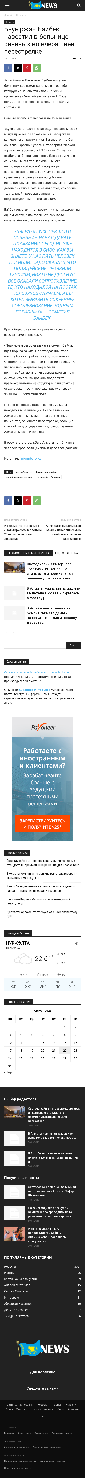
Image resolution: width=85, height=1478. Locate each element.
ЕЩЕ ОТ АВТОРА (66, 553)
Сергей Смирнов (42, 1409)
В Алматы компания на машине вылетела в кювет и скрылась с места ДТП (53, 593)
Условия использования (52, 1461)
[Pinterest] (27, 68)
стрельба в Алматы (49, 476)
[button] (7, 5)
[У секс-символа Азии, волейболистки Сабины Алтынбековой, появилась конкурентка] (14, 1234)
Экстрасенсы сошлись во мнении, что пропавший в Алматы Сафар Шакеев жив (52, 1191)
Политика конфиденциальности (20, 1461)
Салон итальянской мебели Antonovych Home (36, 672)
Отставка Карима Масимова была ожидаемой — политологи (40, 901)
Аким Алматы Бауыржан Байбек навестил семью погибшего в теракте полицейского (63, 532)
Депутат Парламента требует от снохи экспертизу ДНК (42, 914)
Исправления (41, 1433)
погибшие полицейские (19, 476)
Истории (71, 1404)
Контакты (73, 1409)
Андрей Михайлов (17, 1409)
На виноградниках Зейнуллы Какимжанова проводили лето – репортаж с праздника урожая (51, 1212)
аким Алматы (24, 472)
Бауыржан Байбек (46, 472)
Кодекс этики (24, 1433)
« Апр (8, 1072)
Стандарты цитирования (16, 1447)
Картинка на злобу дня (19, 1404)
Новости (21, 15)
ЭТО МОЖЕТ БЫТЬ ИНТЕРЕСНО (28, 553)
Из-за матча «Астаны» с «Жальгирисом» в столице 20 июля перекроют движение (23, 532)
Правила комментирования (47, 1447)
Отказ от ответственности (17, 1467)
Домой (8, 15)
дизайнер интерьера (34, 690)
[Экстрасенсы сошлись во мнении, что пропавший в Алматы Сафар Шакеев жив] (14, 1192)
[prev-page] (6, 632)
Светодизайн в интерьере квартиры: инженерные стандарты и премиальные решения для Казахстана (43, 863)
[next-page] (13, 632)
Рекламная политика (62, 1433)
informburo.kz (30, 459)
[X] (18, 68)
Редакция (9, 1433)
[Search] (79, 5)
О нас (60, 1409)
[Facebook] (8, 68)
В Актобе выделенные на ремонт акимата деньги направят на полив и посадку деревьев (41, 888)
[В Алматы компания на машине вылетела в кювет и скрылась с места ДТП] (14, 593)
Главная (57, 1404)
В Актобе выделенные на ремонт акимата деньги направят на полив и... (53, 1157)
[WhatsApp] (37, 68)
